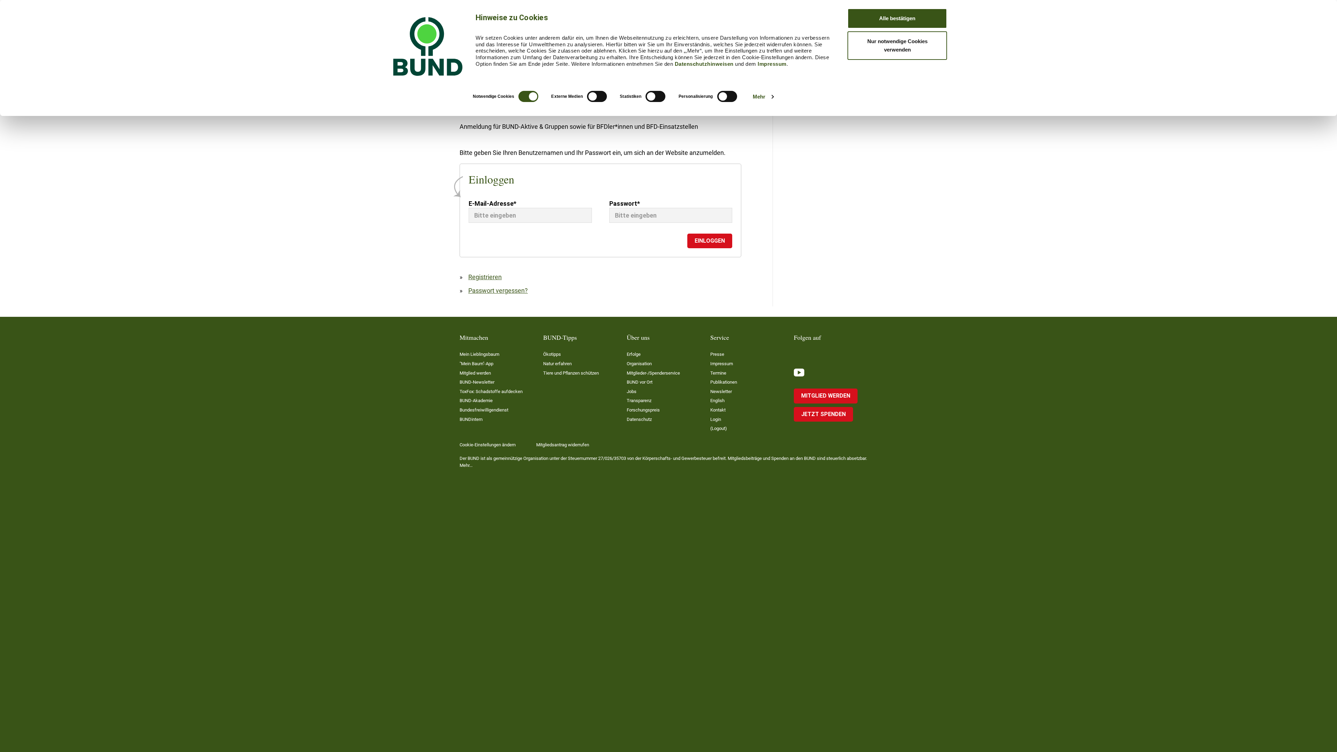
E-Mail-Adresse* (492, 203)
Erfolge (634, 354)
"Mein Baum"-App (476, 363)
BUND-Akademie (476, 400)
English (717, 400)
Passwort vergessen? (498, 290)
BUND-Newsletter (477, 382)
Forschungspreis (643, 410)
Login (715, 419)
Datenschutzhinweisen (704, 64)
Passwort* (624, 203)
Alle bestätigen (897, 18)
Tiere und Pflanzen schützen (571, 373)
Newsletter (721, 391)
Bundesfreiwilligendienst (484, 410)
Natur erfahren (557, 363)
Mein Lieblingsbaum (479, 354)
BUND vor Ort (639, 382)
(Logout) (718, 428)
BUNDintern (471, 419)
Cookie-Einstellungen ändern (488, 444)
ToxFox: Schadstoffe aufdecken (491, 391)
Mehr (759, 97)
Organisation (639, 363)
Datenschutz (639, 419)
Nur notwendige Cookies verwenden (897, 45)
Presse (717, 354)
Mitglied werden (475, 373)
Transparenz (639, 400)
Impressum (772, 64)
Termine (718, 373)
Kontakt (718, 410)
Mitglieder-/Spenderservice (653, 373)
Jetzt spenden (823, 414)
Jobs (631, 391)
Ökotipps (552, 354)
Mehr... (466, 465)
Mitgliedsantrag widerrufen (562, 444)
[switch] (597, 96)
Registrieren (485, 277)
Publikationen (723, 382)
